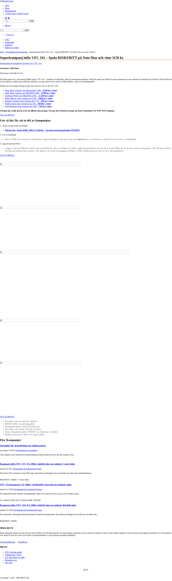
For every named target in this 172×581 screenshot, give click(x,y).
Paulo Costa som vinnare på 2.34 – (28, 103)
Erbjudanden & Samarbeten (11, 63)
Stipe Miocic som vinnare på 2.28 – (28, 98)
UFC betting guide (13, 552)
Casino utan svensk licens (17, 13)
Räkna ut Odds (12, 47)
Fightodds (9, 42)
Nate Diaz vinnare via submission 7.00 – (31, 90)
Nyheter (26, 63)
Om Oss (8, 562)
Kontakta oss (11, 560)
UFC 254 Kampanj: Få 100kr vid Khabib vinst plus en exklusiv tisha (36, 485)
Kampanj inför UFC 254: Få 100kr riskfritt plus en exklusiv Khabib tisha (38, 505)
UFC (7, 5)
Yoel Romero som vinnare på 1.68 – (28, 106)
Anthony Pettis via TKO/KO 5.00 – (29, 95)
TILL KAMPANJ (7, 115)
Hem (7, 8)
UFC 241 (38, 63)
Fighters (8, 45)
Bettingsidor (10, 11)
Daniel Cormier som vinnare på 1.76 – (29, 101)
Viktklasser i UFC (13, 554)
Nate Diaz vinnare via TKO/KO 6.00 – (30, 93)
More (8, 25)
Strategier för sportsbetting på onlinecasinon (23, 446)
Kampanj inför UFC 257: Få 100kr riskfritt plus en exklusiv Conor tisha (37, 464)
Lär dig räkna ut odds (15, 557)
